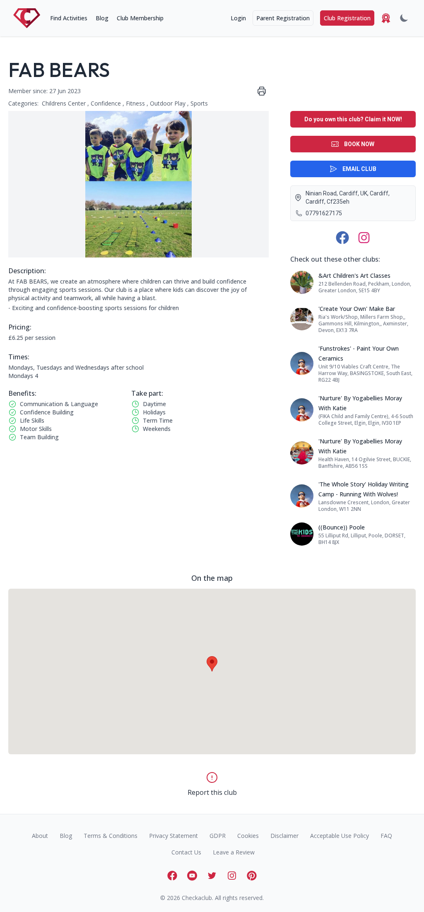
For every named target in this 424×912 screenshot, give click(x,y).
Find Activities (68, 18)
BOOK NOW (359, 144)
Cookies (248, 836)
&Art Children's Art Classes (354, 275)
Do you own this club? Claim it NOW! (353, 119)
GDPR (218, 836)
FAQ (386, 836)
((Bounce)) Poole (341, 527)
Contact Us (186, 852)
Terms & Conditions (110, 836)
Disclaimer (284, 836)
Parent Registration (283, 18)
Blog (102, 18)
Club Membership (140, 18)
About (40, 836)
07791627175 (324, 213)
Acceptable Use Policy (339, 836)
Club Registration (347, 18)
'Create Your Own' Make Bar (356, 309)
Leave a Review (234, 852)
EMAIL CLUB (359, 169)
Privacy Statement (173, 836)
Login (238, 18)
